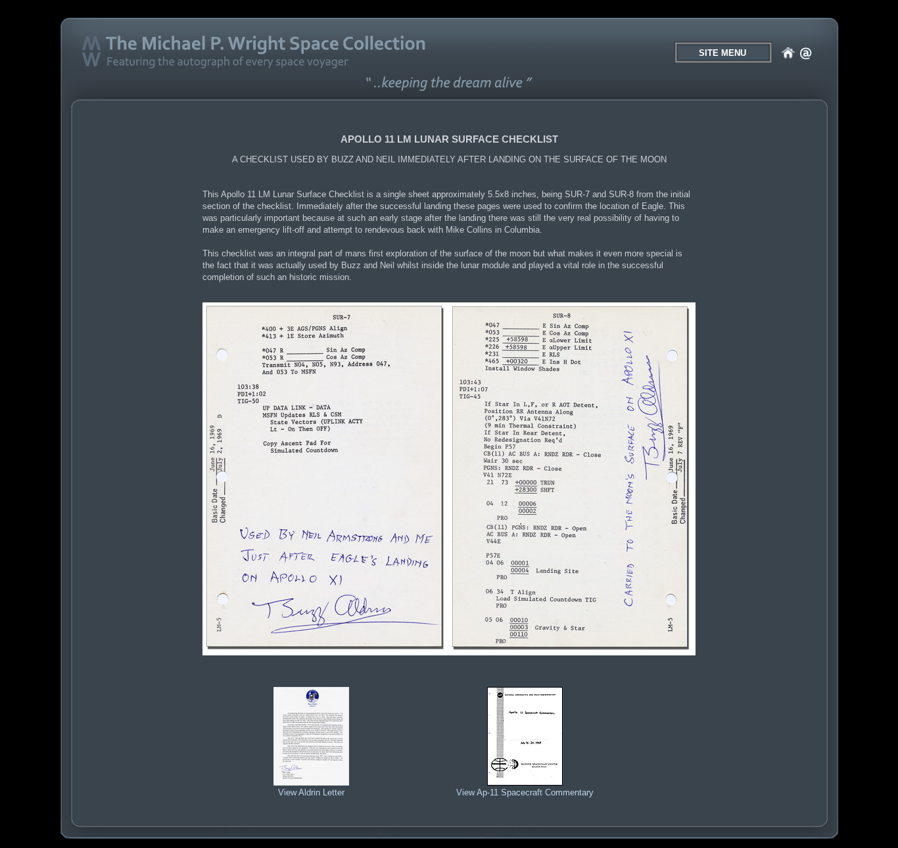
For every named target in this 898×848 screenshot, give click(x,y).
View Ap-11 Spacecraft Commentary (525, 792)
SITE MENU (722, 53)
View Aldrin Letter (311, 792)
